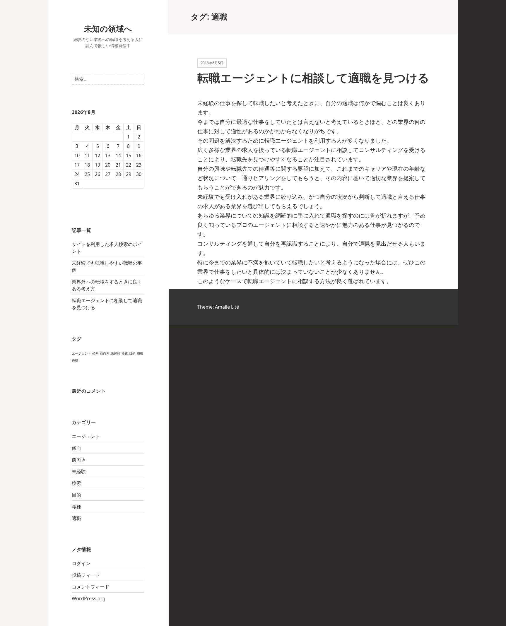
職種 (140, 353)
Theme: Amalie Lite (218, 307)
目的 (132, 353)
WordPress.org (88, 598)
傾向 (95, 353)
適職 (75, 360)
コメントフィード (90, 587)
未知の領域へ (108, 28)
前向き (105, 353)
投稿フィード (86, 575)
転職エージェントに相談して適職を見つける (313, 77)
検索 (125, 353)
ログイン (81, 563)
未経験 (115, 353)
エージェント (81, 353)
